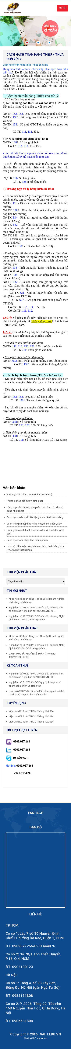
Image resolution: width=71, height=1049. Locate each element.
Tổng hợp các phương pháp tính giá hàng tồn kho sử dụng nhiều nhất (35, 509)
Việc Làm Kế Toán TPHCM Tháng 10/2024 (31, 721)
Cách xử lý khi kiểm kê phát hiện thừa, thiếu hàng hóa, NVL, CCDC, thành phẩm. (35, 548)
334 (15, 217)
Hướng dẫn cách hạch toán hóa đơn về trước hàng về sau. (35, 532)
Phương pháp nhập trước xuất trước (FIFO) (29, 494)
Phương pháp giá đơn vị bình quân (25, 500)
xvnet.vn (42, 1038)
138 (15, 117)
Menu (62, 8)
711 (24, 350)
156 (15, 178)
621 (22, 292)
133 (14, 124)
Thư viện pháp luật (22, 628)
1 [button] (27, 42)
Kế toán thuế (17, 665)
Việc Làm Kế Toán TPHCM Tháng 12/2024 (31, 711)
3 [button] (49, 42)
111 (24, 131)
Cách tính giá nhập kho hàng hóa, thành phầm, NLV (34, 523)
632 (15, 224)
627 (21, 299)
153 (20, 113)
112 (30, 131)
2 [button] (38, 42)
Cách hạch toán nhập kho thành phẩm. (27, 540)
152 (14, 113)
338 (21, 400)
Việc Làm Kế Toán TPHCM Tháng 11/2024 (31, 716)
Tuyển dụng (16, 703)
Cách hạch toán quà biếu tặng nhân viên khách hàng (35, 517)
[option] (35, 31)
